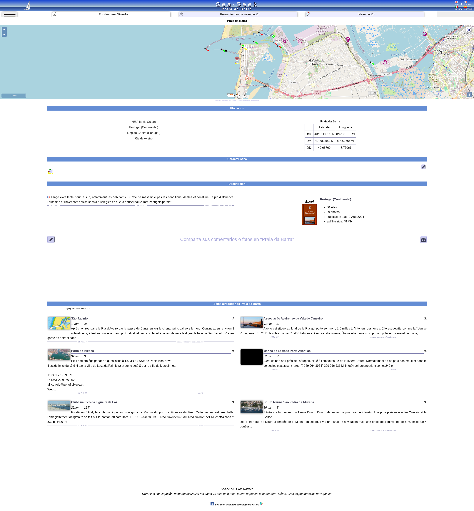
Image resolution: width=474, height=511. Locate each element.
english (459, 4)
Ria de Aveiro (144, 138)
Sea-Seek (237, 4)
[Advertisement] (237, 270)
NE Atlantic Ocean (144, 121)
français (468, 4)
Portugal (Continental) (143, 127)
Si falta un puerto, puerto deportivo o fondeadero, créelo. (250, 493)
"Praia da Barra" (237, 239)
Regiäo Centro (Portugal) (143, 132)
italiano (459, 9)
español (468, 9)
